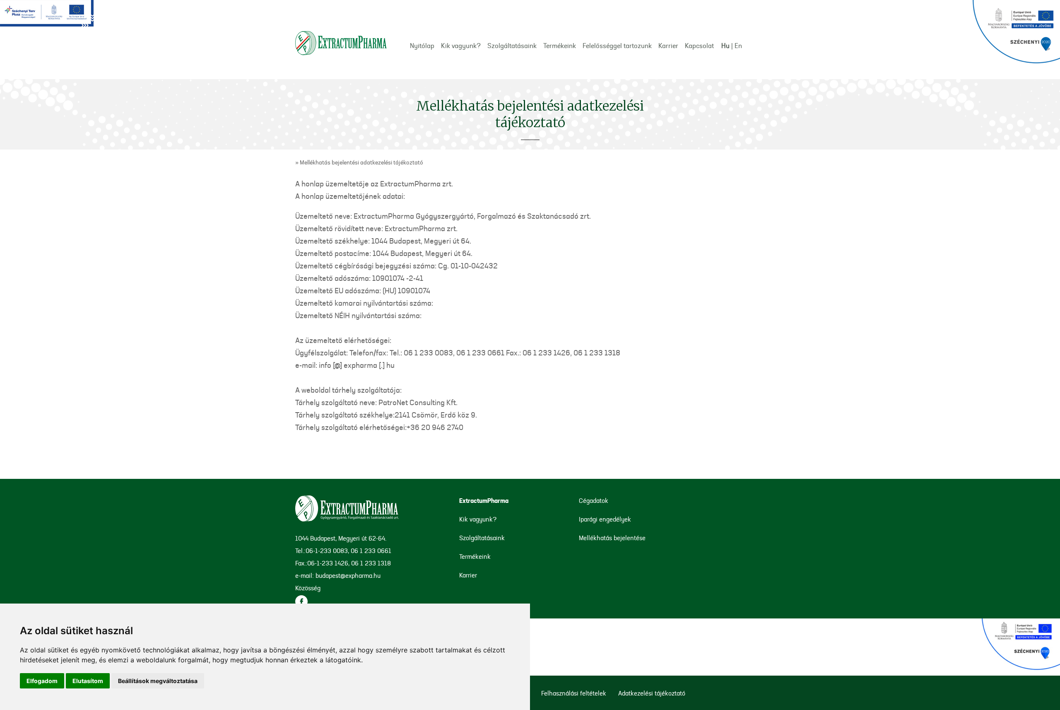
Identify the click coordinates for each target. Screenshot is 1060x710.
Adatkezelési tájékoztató (651, 694)
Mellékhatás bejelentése (612, 539)
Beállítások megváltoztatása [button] (158, 680)
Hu (725, 46)
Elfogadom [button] (42, 680)
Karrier (668, 46)
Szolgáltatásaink (512, 46)
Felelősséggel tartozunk (617, 46)
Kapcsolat (699, 46)
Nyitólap (422, 46)
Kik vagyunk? (461, 46)
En (738, 46)
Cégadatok (593, 501)
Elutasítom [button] (87, 680)
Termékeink (559, 46)
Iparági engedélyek (605, 520)
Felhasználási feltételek (573, 694)
